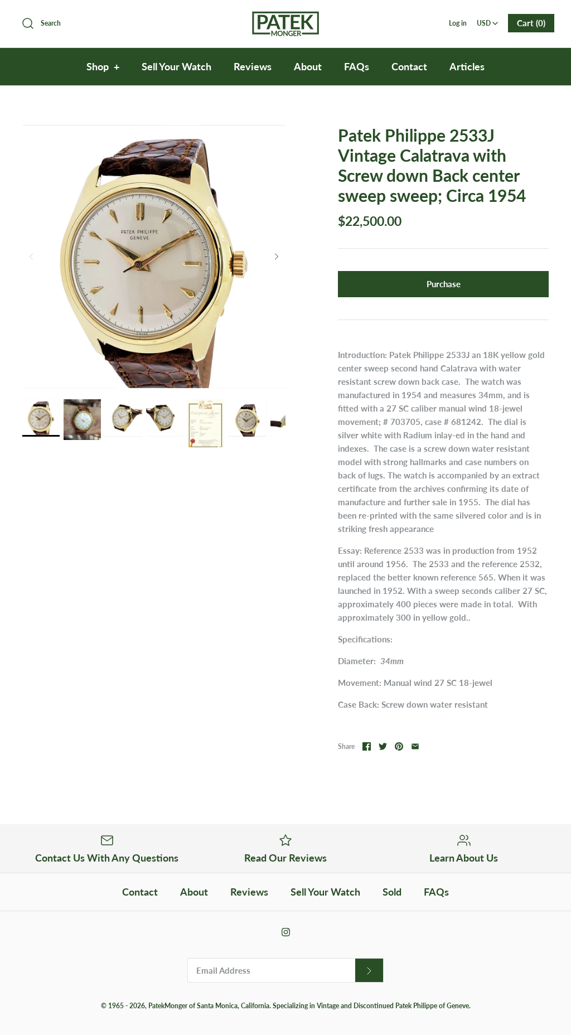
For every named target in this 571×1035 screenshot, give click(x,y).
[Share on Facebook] (366, 746)
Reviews (253, 66)
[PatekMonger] (285, 18)
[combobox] (487, 19)
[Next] (277, 256)
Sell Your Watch (176, 66)
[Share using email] (415, 746)
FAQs (356, 66)
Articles (467, 66)
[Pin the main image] (399, 746)
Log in (458, 23)
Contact (409, 66)
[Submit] (369, 971)
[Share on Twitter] (383, 746)
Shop (102, 66)
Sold (392, 892)
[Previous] (31, 256)
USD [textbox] (488, 20)
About (308, 66)
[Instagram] (286, 932)
